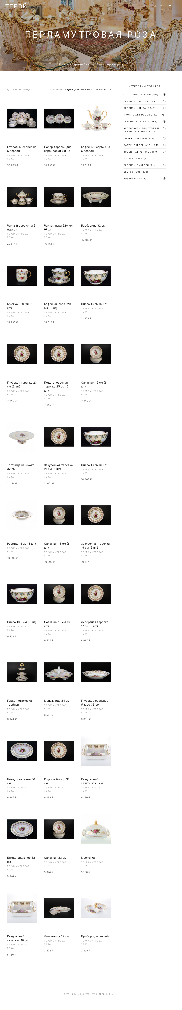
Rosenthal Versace (137, 152)
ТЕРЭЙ (16, 6)
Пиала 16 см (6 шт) (94, 304)
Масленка (88, 857)
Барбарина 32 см (93, 225)
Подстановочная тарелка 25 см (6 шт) (56, 386)
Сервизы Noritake (136, 108)
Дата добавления (83, 89)
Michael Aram (133, 158)
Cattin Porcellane (137, 145)
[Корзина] (161, 6)
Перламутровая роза (18, 157)
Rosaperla (131, 178)
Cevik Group (132, 172)
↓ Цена (69, 89)
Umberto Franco (135, 138)
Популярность (103, 89)
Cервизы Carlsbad (137, 101)
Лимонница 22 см (56, 936)
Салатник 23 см (55, 857)
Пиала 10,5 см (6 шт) (21, 622)
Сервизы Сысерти (136, 165)
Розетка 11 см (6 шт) (21, 543)
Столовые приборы (137, 94)
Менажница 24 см (56, 700)
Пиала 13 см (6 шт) (94, 465)
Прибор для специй (95, 936)
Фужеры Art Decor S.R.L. (141, 115)
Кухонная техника (137, 121)
